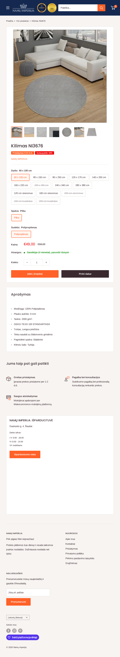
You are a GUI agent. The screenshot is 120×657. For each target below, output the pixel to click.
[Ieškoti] (101, 7)
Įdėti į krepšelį (34, 273)
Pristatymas (71, 548)
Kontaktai (70, 543)
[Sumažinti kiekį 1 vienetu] (27, 262)
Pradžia (9, 21)
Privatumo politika (74, 553)
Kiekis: (15, 262)
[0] (113, 8)
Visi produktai (22, 21)
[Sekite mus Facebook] (8, 630)
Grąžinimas (71, 563)
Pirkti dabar (85, 273)
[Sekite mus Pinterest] (20, 630)
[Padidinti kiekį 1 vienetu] (46, 262)
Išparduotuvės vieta (25, 454)
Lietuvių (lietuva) (15, 617)
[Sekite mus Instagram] (14, 630)
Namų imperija (19, 159)
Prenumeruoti (18, 601)
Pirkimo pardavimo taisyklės (79, 558)
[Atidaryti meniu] (7, 8)
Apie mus (70, 539)
